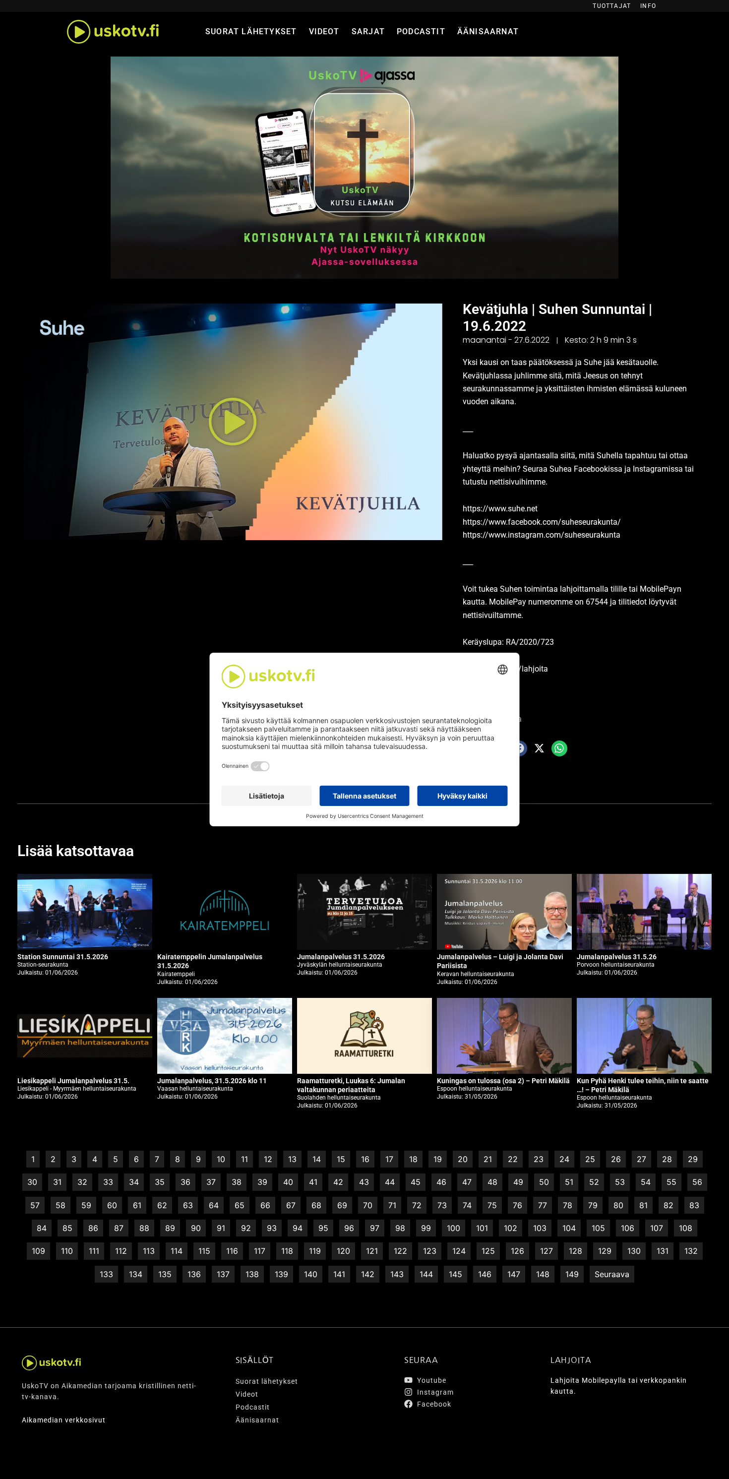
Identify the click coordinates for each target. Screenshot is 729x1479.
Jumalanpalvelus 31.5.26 (617, 957)
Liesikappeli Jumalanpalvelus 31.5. (73, 1081)
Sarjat (368, 31)
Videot (324, 31)
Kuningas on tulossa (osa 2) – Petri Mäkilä (503, 1081)
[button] (232, 422)
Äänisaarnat (488, 31)
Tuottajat (612, 5)
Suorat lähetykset (251, 31)
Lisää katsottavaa (75, 851)
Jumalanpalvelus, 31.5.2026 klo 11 (212, 1081)
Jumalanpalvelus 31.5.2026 (341, 957)
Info (648, 5)
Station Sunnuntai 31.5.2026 (62, 957)
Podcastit (421, 31)
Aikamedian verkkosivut (64, 1420)
